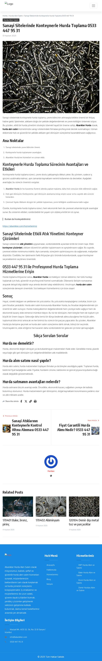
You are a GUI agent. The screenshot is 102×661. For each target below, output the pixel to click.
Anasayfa (51, 565)
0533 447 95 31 (16, 642)
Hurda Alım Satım (16, 16)
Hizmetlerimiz (52, 574)
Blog (49, 579)
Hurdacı (51, 471)
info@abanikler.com (18, 637)
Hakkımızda (51, 570)
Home (5, 16)
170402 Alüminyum (48, 520)
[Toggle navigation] (93, 5)
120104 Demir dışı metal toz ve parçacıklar (84, 522)
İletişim (50, 584)
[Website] (51, 476)
